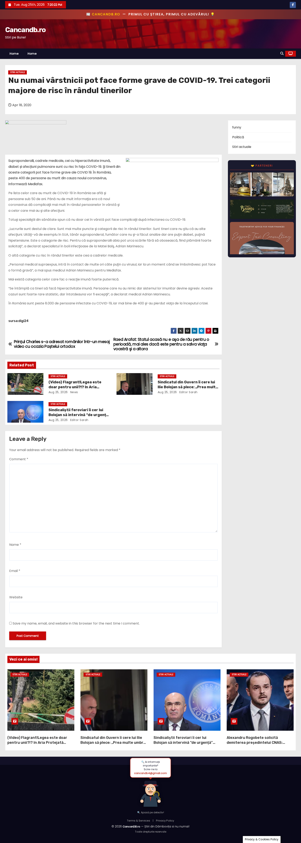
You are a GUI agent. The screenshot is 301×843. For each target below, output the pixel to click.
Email (14, 570)
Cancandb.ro (25, 30)
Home (14, 54)
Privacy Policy (165, 821)
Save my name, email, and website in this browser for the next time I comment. (76, 623)
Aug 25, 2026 (58, 392)
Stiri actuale (17, 72)
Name (15, 544)
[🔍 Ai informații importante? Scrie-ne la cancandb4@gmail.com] (150, 792)
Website (16, 597)
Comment (18, 459)
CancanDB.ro (131, 826)
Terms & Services (138, 821)
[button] (282, 53)
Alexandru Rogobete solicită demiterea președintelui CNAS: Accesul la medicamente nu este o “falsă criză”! (257, 745)
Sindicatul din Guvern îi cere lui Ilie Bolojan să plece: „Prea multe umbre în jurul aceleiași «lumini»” (188, 387)
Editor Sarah (188, 392)
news (73, 392)
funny (236, 127)
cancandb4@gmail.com (150, 773)
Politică (238, 137)
